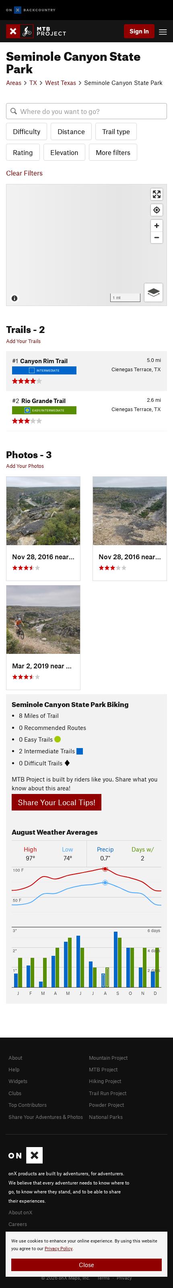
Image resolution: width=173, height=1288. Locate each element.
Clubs (14, 1093)
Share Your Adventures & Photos (45, 1117)
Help (13, 1069)
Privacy (124, 1277)
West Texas (60, 82)
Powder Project (106, 1105)
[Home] (40, 31)
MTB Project (103, 1069)
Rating (23, 152)
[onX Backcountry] (31, 10)
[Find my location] (157, 210)
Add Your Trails (23, 341)
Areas (13, 82)
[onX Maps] (25, 1161)
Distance (71, 131)
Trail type (116, 131)
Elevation (64, 152)
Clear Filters (24, 173)
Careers (17, 1224)
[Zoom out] (157, 237)
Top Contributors (27, 1105)
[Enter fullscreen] (157, 194)
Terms (103, 1277)
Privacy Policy (58, 1248)
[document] (86, 1254)
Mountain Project (108, 1057)
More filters (113, 152)
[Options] (153, 292)
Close (86, 1264)
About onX (20, 1212)
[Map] (86, 245)
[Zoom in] (157, 226)
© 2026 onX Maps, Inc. (65, 1277)
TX (33, 82)
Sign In (139, 31)
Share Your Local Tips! (56, 802)
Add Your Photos (25, 466)
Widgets (17, 1081)
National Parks (106, 1117)
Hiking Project (105, 1081)
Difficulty (26, 131)
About (15, 1057)
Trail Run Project (107, 1093)
